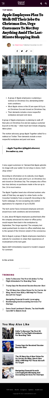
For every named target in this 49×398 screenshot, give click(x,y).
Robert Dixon (19, 45)
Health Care (39, 390)
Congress (23, 390)
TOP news (9, 390)
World (17, 390)
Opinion (30, 390)
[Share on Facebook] (17, 51)
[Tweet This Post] (22, 51)
